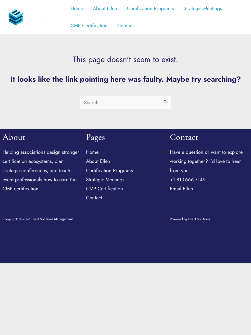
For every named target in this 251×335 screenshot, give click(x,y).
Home (77, 8)
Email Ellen (181, 188)
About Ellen (105, 8)
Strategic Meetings (203, 8)
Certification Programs (150, 8)
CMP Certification (89, 25)
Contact (125, 25)
